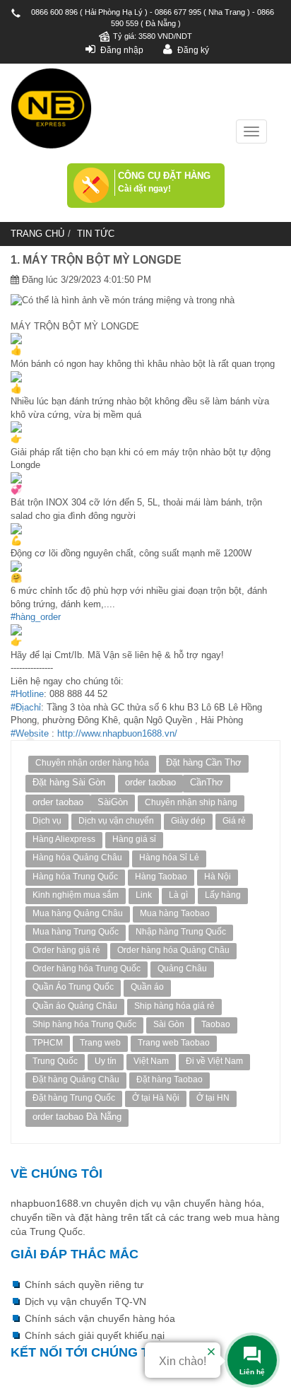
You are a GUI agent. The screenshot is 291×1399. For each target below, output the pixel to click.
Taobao (215, 1024)
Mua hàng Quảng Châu (77, 913)
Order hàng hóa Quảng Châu (173, 950)
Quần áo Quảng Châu (74, 1006)
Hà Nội (217, 877)
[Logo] (51, 108)
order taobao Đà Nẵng (76, 1116)
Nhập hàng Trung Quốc (181, 932)
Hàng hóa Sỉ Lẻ (169, 857)
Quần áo (147, 987)
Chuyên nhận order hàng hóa (92, 763)
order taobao (150, 782)
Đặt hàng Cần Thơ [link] (204, 762)
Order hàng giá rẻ (66, 950)
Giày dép (188, 821)
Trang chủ (37, 233)
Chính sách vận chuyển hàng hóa (100, 1318)
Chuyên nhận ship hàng (191, 802)
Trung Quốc (55, 1061)
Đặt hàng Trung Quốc (73, 1098)
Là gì (178, 895)
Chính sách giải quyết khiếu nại (95, 1335)
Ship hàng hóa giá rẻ (174, 1006)
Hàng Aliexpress (63, 839)
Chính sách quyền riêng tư (84, 1284)
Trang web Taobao (174, 1043)
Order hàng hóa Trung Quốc (86, 968)
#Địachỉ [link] (26, 707)
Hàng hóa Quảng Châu (77, 857)
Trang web (100, 1043)
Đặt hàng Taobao (169, 1079)
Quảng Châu (182, 968)
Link (144, 895)
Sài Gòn (168, 1024)
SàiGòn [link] (112, 802)
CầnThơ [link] (206, 782)
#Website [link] (30, 733)
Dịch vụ (46, 821)
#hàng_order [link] (36, 616)
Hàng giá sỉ (134, 839)
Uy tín (106, 1061)
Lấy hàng (223, 895)
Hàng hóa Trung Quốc (75, 877)
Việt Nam (151, 1061)
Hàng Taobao (161, 877)
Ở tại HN (213, 1098)
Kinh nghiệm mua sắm (75, 895)
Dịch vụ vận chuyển (116, 821)
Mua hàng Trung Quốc (75, 932)
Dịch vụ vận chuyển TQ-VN (85, 1301)
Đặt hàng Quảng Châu (75, 1079)
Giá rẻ (234, 821)
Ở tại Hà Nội (155, 1098)
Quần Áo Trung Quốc (73, 987)
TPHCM (47, 1043)
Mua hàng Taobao (175, 913)
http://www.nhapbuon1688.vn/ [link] (117, 733)
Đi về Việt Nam (214, 1061)
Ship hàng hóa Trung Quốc (84, 1024)
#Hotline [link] (27, 694)
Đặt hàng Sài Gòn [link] (70, 782)
